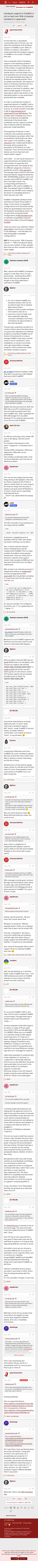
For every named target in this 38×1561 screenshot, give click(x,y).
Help (5, 1525)
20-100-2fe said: (9, 797)
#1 (33, 37)
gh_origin (8, 372)
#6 (33, 433)
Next (19, 25)
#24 (33, 1429)
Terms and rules (17, 1523)
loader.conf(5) (9, 669)
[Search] (33, 2)
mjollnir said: (9, 1001)
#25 (33, 1488)
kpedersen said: (10, 1211)
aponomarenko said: (11, 1338)
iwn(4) (6, 662)
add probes (8, 229)
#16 (33, 904)
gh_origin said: (9, 393)
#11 (33, 718)
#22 (33, 1334)
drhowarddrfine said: (11, 629)
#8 (33, 510)
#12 (33, 748)
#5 (33, 389)
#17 (33, 968)
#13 (33, 793)
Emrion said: (9, 870)
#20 (33, 1207)
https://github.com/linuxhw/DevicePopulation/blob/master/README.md (19, 1411)
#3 (33, 295)
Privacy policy (27, 1523)
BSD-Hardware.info (25, 215)
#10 (33, 656)
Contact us (7, 1523)
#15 (33, 866)
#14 (33, 830)
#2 (33, 268)
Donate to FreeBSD (24, 7)
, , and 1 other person (19, 354)
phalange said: (9, 1384)
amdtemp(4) (26, 571)
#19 (33, 1092)
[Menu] (5, 2)
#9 (33, 625)
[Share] (30, 37)
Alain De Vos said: (10, 514)
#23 (33, 1380)
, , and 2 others (19, 254)
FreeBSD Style (10, 1520)
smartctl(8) (8, 576)
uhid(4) (17, 537)
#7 (33, 474)
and (11, 612)
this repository (25, 170)
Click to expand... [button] (19, 1355)
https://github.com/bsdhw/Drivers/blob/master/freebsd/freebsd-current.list (18, 1404)
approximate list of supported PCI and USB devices (16, 112)
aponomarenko (10, 22)
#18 (33, 997)
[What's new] (29, 2)
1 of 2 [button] (13, 25)
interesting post (12, 1225)
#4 (33, 368)
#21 (33, 1294)
